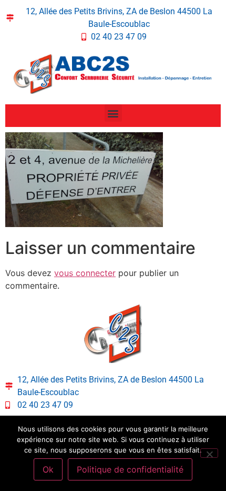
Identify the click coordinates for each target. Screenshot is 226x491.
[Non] (209, 453)
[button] (113, 113)
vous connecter (85, 273)
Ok (48, 469)
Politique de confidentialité (130, 469)
